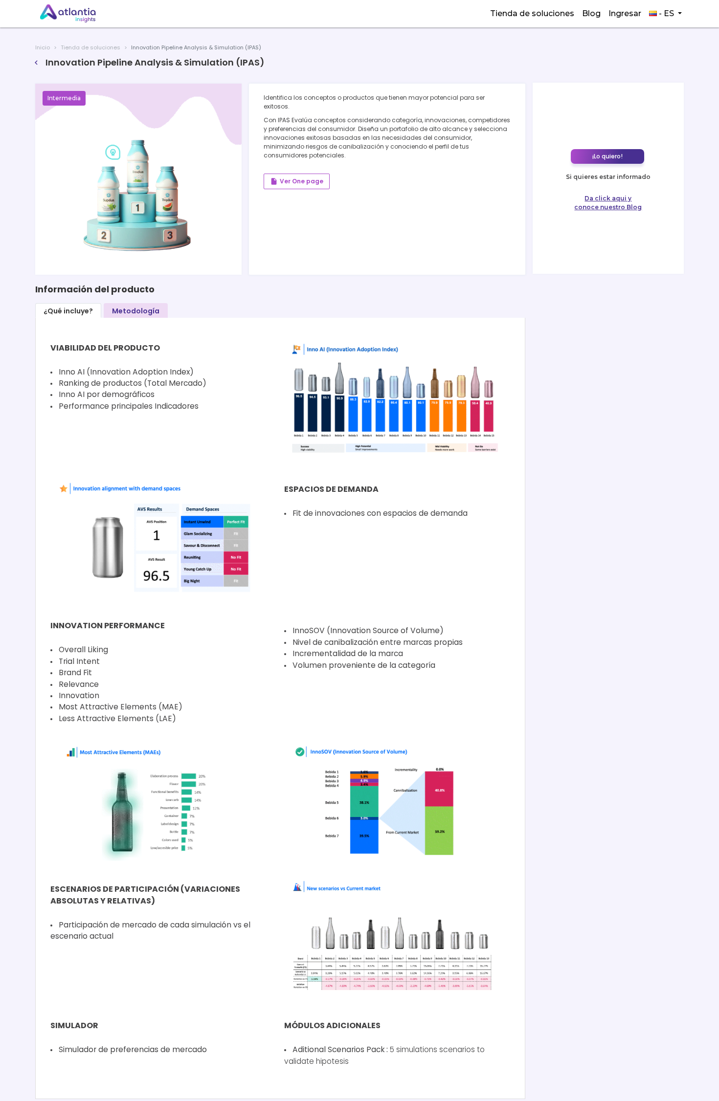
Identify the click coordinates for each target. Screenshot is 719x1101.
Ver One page (296, 181)
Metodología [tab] (135, 311)
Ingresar (624, 13)
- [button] (665, 13)
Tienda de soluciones (532, 13)
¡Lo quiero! (607, 156)
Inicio (42, 47)
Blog (591, 13)
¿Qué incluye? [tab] (68, 311)
